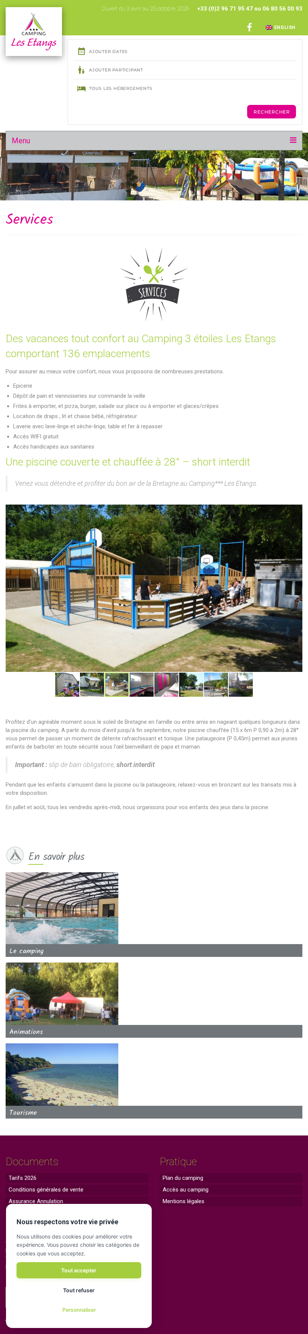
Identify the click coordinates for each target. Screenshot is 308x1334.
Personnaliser (79, 1310)
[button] (12, 588)
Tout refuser (79, 1290)
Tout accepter (79, 1270)
